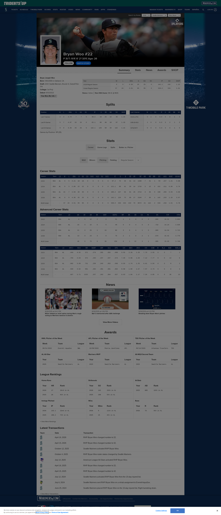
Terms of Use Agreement (60, 512)
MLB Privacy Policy (42, 512)
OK (178, 511)
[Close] (217, 510)
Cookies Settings (161, 511)
